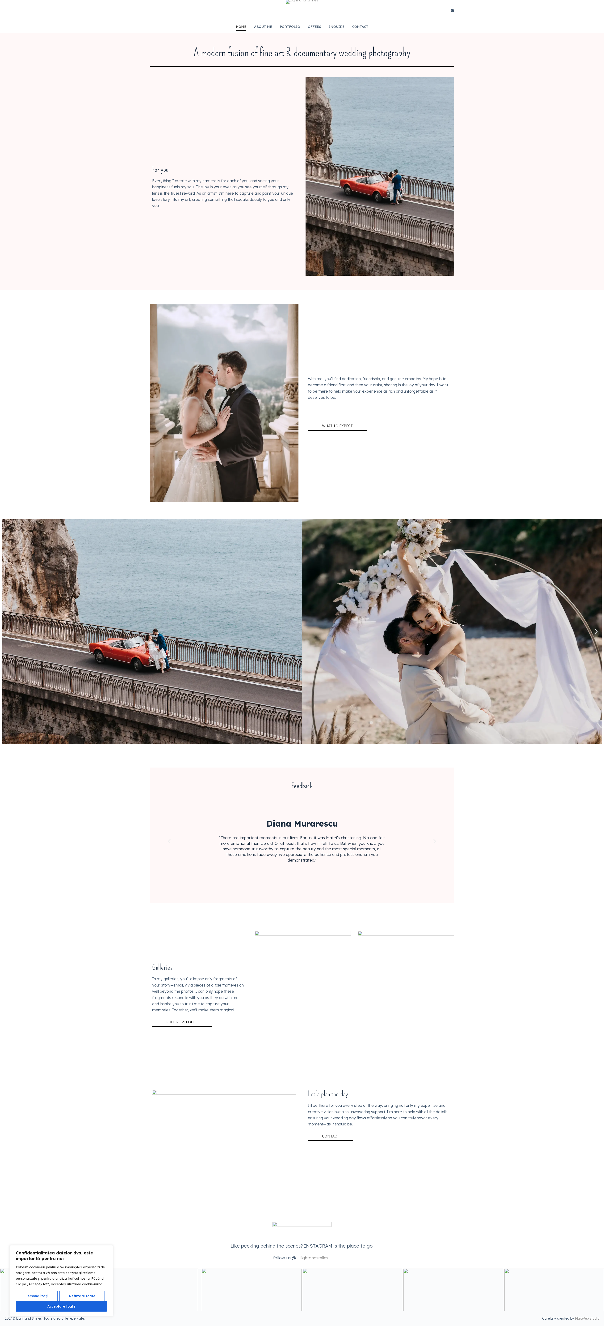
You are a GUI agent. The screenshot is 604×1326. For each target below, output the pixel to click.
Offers (314, 27)
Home (241, 27)
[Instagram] (452, 10)
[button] (8, 631)
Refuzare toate (82, 1296)
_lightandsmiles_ (314, 1258)
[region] (61, 1281)
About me (263, 27)
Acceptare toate (61, 1306)
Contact (360, 27)
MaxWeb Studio (587, 1318)
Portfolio (290, 27)
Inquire (336, 27)
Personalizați (36, 1296)
